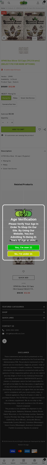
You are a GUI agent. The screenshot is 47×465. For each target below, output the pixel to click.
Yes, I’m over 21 (23, 247)
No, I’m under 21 (23, 254)
